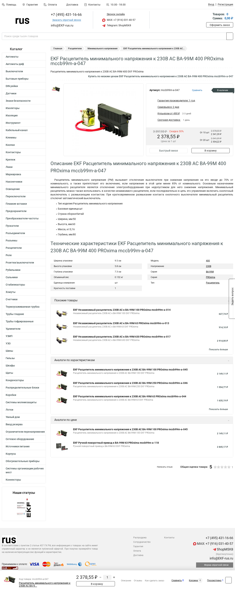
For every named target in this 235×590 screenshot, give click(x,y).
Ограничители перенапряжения (25, 431)
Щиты (9, 372)
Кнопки (10, 144)
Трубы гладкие (15, 314)
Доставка (72, 4)
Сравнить (176, 580)
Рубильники (13, 269)
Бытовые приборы (17, 78)
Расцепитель (213, 282)
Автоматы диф (15, 64)
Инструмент (13, 122)
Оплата (52, 4)
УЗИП (9, 336)
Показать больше (218, 349)
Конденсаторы (15, 380)
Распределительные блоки (22, 387)
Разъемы (11, 240)
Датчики (11, 93)
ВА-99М (210, 271)
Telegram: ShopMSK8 (118, 25)
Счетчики (11, 299)
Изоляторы (12, 108)
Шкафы (10, 365)
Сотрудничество (142, 542)
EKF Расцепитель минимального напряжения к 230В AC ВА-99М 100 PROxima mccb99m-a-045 (130, 369)
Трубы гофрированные (20, 321)
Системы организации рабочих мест (25, 470)
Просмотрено (214, 580)
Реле (9, 255)
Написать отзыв (164, 467)
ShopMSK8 (224, 549)
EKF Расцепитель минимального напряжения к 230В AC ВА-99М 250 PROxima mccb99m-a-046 (130, 383)
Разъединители (15, 233)
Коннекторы (13, 479)
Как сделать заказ (154, 580)
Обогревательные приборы (22, 461)
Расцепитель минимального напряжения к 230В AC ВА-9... (44, 584)
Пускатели (12, 225)
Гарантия (32, 4)
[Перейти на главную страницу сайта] (22, 20)
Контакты (94, 4)
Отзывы (138, 580)
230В (208, 266)
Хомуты (10, 291)
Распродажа (140, 537)
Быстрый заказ (168, 150)
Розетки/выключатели (20, 262)
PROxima (210, 277)
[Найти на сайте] (229, 36)
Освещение (13, 189)
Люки (9, 166)
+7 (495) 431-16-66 (66, 14)
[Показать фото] (56, 89)
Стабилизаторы (15, 284)
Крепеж (10, 159)
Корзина (193, 580)
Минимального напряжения (103, 48)
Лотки (9, 409)
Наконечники (14, 181)
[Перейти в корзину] (208, 16)
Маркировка (13, 174)
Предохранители (16, 211)
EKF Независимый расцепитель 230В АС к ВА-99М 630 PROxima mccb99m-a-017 (122, 336)
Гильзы (10, 358)
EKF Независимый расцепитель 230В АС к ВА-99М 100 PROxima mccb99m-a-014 (122, 309)
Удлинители (13, 328)
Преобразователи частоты (22, 218)
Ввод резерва (14, 424)
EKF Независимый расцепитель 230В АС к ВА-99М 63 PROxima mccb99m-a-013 (121, 323)
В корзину (211, 150)
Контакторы (13, 152)
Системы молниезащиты (21, 402)
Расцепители (14, 247)
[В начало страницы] (228, 580)
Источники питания (18, 446)
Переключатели (16, 196)
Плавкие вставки (16, 203)
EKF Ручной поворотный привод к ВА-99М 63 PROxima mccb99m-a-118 (116, 442)
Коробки (11, 394)
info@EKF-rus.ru (221, 558)
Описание (126, 580)
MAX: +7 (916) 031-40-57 (120, 19)
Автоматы (12, 56)
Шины (9, 350)
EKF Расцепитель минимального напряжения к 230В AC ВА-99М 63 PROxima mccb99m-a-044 (129, 396)
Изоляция (12, 115)
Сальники (12, 277)
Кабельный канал (17, 130)
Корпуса (11, 453)
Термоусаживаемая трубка (22, 306)
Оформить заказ (220, 25)
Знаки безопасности (18, 100)
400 (208, 260)
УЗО (8, 343)
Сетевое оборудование (20, 439)
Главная (57, 48)
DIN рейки (12, 86)
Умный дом (13, 417)
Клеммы (11, 137)
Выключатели (14, 71)
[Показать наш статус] (24, 507)
